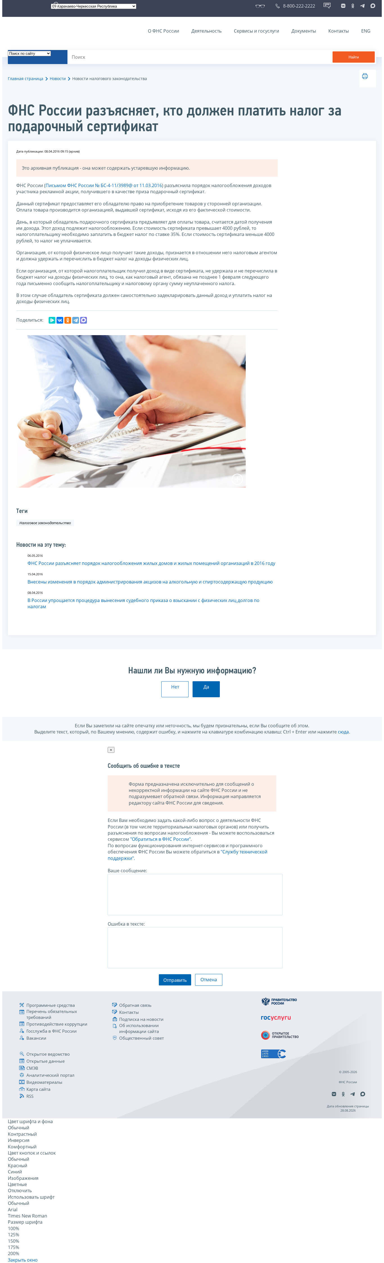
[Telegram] (75, 320)
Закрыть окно (23, 1260)
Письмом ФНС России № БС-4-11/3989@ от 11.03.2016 (104, 185)
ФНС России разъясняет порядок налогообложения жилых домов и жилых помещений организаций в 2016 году (151, 563)
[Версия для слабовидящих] (261, 6)
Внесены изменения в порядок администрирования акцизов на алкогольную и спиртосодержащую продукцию (150, 582)
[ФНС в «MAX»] (372, 6)
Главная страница (25, 78)
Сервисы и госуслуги (256, 31)
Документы (304, 31)
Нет (175, 687)
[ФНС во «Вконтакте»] (343, 6)
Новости (58, 78)
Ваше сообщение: (127, 870)
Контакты (338, 31)
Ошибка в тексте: (126, 924)
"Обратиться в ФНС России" (160, 839)
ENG (366, 31)
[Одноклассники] (67, 320)
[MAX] (83, 320)
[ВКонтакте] (60, 320)
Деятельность (206, 31)
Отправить (175, 980)
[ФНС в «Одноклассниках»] (353, 6)
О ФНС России (163, 31)
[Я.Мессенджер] (52, 320)
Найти (354, 57)
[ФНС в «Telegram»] (362, 6)
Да (206, 687)
